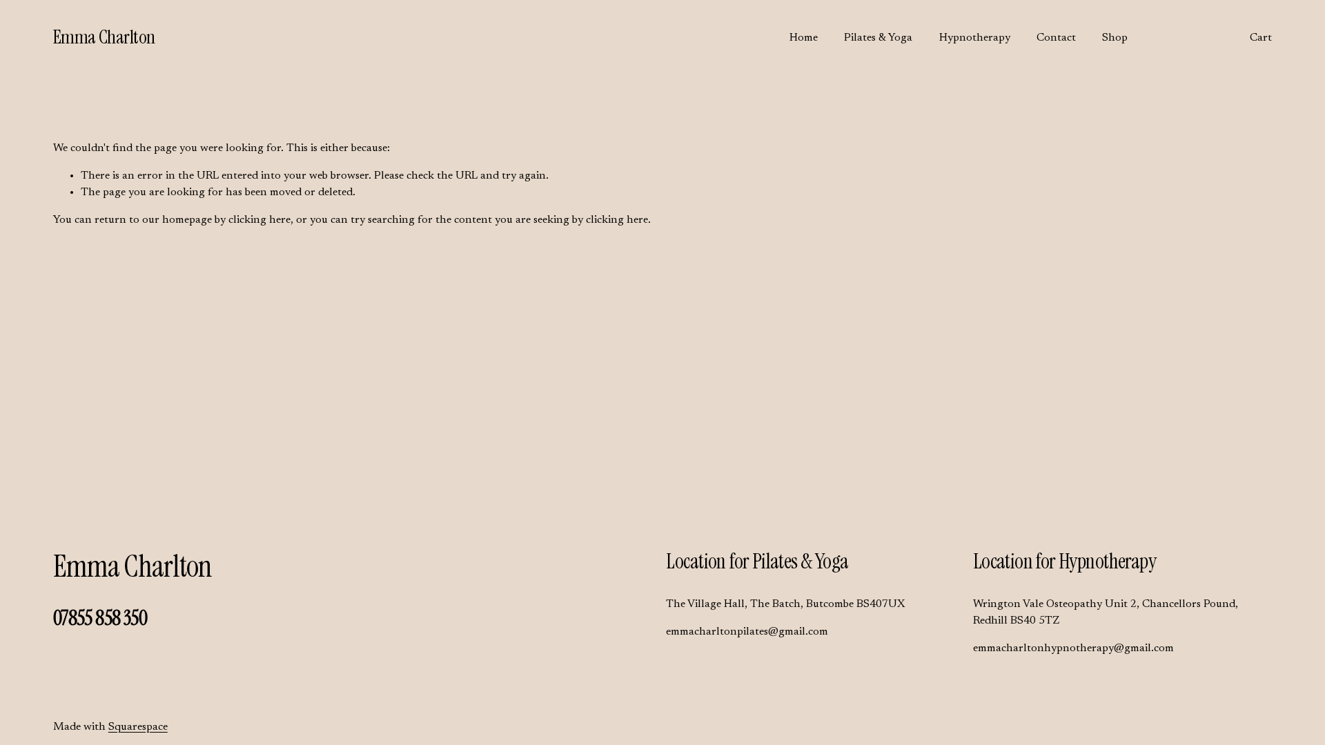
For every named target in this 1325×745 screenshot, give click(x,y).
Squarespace (138, 727)
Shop (1115, 37)
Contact (1056, 37)
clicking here (259, 220)
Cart (1261, 37)
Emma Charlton (104, 37)
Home (803, 37)
